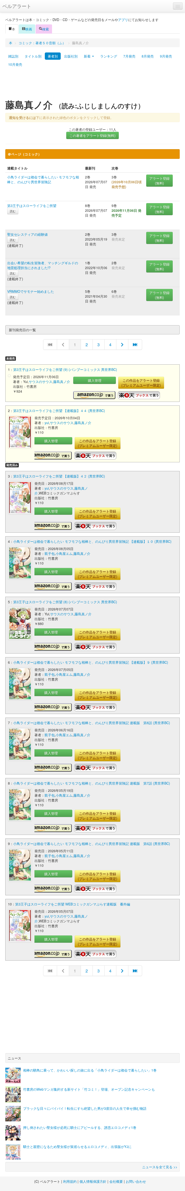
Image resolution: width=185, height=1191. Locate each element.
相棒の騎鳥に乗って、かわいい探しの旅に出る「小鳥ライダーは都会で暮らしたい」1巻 (90, 1070)
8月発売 (148, 56)
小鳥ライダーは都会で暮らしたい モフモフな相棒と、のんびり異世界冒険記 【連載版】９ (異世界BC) (90, 662)
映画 (28, 29)
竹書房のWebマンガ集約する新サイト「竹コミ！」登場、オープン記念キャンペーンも (89, 1089)
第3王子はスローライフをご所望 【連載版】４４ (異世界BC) (59, 410)
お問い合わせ (136, 1181)
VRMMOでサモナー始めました (30, 291)
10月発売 (15, 64)
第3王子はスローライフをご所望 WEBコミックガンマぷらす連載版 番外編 (72, 904)
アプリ (123, 19)
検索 (45, 29)
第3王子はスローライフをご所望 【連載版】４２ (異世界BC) (59, 476)
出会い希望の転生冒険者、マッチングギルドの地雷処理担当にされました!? (42, 265)
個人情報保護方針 (92, 1181)
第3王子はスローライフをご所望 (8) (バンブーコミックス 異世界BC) (65, 601)
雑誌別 (13, 56)
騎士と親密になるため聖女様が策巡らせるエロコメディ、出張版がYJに (77, 1146)
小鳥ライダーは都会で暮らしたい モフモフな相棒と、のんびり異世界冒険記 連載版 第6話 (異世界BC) (91, 843)
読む (13, 211)
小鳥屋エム (64, 553)
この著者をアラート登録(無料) (92, 135)
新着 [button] (88, 56)
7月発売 (129, 56)
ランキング (108, 56)
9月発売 (166, 56)
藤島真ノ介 (61, 381)
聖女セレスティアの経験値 (27, 234)
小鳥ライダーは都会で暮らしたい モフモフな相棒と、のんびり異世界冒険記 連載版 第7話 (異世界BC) (91, 783)
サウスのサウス (40, 381)
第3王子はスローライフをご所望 (31, 205)
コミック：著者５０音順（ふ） (42, 42)
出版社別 (71, 56)
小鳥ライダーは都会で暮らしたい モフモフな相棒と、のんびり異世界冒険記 (43, 179)
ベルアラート (16, 5)
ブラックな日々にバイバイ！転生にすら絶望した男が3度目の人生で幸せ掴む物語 (84, 1108)
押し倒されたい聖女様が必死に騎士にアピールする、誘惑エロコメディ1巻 (79, 1127)
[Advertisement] (92, 85)
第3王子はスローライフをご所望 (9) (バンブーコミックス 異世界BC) (65, 369)
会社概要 (116, 1181)
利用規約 (70, 1181)
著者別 (53, 56)
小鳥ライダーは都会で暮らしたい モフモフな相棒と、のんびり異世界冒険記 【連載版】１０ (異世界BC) (92, 541)
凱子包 (50, 553)
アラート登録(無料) (159, 180)
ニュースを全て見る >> (159, 1166)
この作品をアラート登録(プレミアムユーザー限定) (141, 383)
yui (47, 422)
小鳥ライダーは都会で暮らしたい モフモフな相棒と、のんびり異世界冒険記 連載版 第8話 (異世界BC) (91, 722)
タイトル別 (33, 56)
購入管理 (94, 380)
